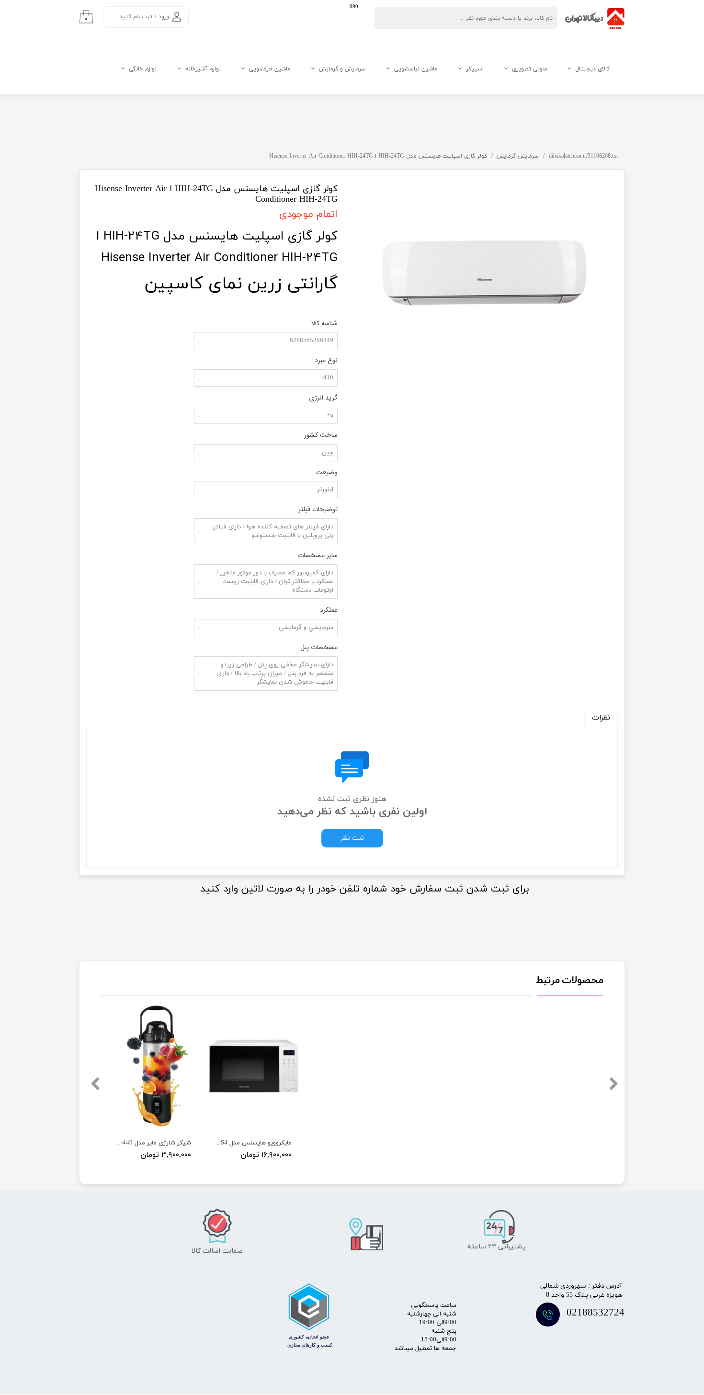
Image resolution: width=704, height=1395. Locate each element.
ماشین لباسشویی (416, 69)
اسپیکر (475, 69)
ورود (164, 17)
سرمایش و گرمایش (342, 69)
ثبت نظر (352, 838)
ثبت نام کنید (136, 17)
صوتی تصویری (529, 69)
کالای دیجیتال (592, 69)
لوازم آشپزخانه (203, 69)
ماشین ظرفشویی (270, 69)
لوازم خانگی (143, 69)
